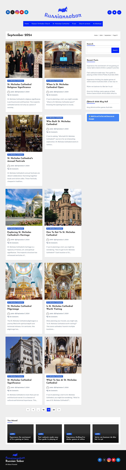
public (12, 434)
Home (27, 23)
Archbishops (97, 23)
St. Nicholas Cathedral (61, 23)
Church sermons (84, 23)
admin (12, 92)
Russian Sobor (15, 461)
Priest (74, 23)
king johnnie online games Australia (99, 107)
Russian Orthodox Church (41, 23)
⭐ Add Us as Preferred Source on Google (101, 117)
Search (90, 44)
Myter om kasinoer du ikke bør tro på (99, 86)
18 (43, 410)
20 (54, 410)
